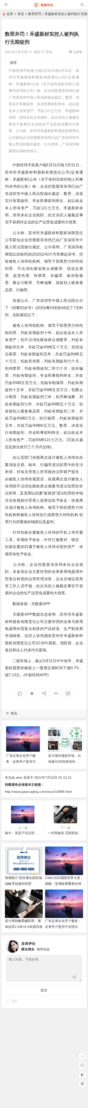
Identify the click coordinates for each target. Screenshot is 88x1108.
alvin (19, 777)
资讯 (20, 14)
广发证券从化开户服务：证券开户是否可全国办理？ (22, 761)
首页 (10, 14)
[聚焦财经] (44, 6)
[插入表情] (74, 977)
